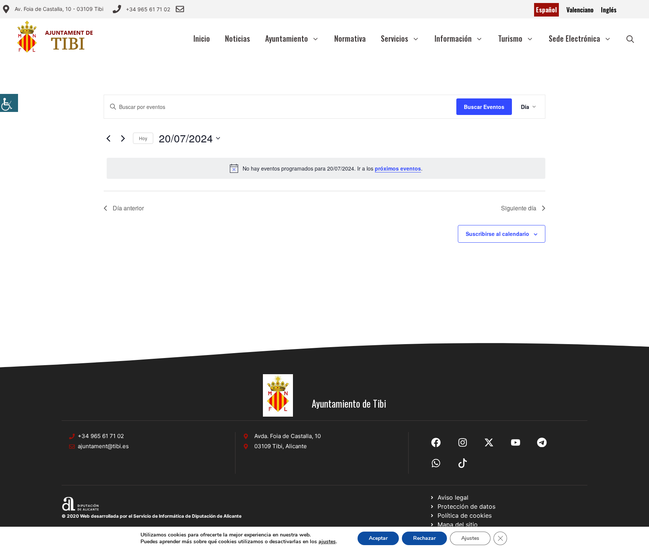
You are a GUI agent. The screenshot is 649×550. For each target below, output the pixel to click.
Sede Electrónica (574, 38)
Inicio (201, 38)
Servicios (394, 38)
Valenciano (579, 9)
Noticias (237, 38)
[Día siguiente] (122, 138)
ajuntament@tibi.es (103, 446)
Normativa (350, 38)
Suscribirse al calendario (497, 233)
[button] (630, 38)
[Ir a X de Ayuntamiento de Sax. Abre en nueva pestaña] (462, 442)
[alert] (326, 168)
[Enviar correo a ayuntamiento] (180, 9)
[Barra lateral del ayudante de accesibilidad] (9, 103)
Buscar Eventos (484, 106)
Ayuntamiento (286, 38)
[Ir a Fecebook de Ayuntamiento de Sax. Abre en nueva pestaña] (436, 442)
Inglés (609, 9)
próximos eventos (398, 168)
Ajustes (470, 538)
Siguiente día (518, 208)
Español (546, 9)
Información (453, 38)
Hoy (143, 138)
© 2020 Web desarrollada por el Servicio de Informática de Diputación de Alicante (151, 516)
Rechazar (424, 538)
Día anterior (128, 208)
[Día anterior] (108, 138)
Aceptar (378, 538)
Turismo (510, 38)
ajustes (327, 541)
